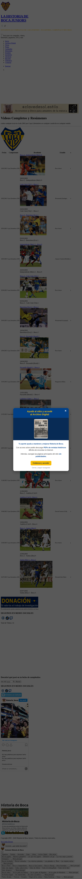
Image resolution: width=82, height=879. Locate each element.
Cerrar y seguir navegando (41, 468)
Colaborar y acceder (41, 463)
